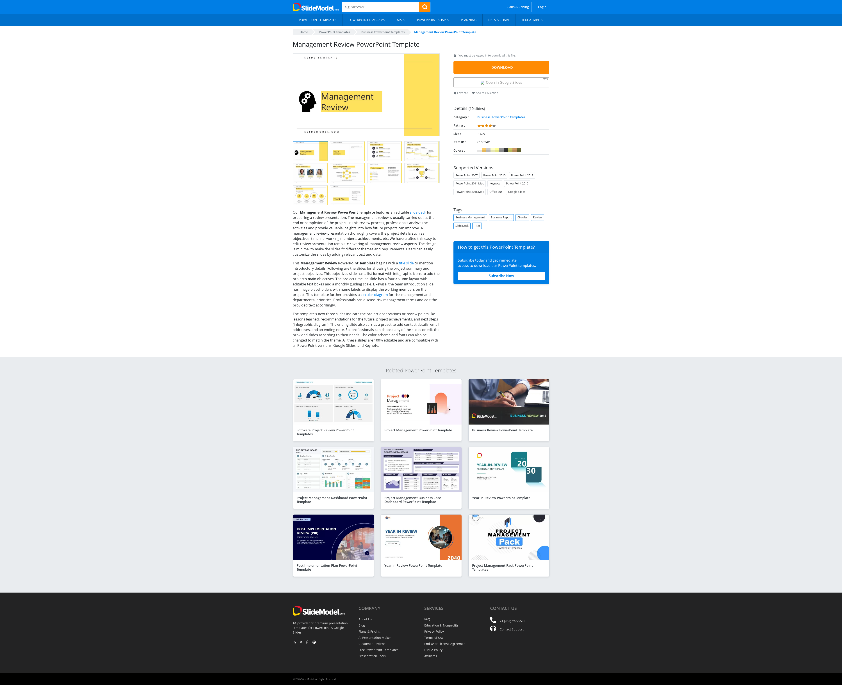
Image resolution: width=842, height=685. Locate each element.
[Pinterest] (314, 642)
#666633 (519, 150)
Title (477, 226)
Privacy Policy (434, 631)
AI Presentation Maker (375, 637)
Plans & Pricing (518, 7)
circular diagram (374, 294)
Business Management (470, 217)
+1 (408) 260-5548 (512, 621)
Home (304, 32)
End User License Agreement (445, 644)
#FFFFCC (493, 150)
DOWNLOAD (502, 67)
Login (542, 7)
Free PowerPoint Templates (378, 650)
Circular (522, 217)
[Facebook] (307, 642)
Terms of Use (434, 637)
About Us (365, 619)
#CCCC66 (510, 150)
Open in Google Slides (516, 81)
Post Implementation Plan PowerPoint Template (327, 567)
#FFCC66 (484, 150)
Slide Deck (462, 226)
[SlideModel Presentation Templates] (316, 7)
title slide (406, 263)
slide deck (418, 212)
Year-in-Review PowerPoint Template (501, 498)
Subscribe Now (501, 275)
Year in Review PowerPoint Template (413, 565)
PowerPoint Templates (334, 32)
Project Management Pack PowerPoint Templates (502, 567)
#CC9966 (514, 150)
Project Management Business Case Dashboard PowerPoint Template (412, 500)
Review (537, 217)
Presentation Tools (372, 656)
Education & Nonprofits (441, 625)
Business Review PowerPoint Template (502, 430)
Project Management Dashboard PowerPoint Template (332, 500)
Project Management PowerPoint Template (418, 430)
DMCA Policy (433, 650)
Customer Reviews (372, 644)
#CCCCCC (488, 150)
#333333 (506, 150)
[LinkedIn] (294, 642)
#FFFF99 (497, 150)
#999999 (501, 150)
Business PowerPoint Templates (383, 32)
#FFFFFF (479, 150)
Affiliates (430, 656)
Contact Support (512, 629)
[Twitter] (301, 642)
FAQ (427, 619)
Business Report (501, 217)
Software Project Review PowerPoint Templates (325, 432)
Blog (362, 625)
